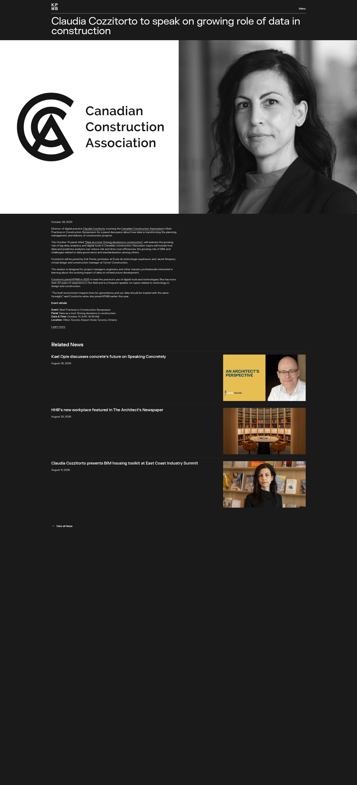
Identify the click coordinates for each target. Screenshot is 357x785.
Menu (302, 9)
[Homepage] (54, 6)
